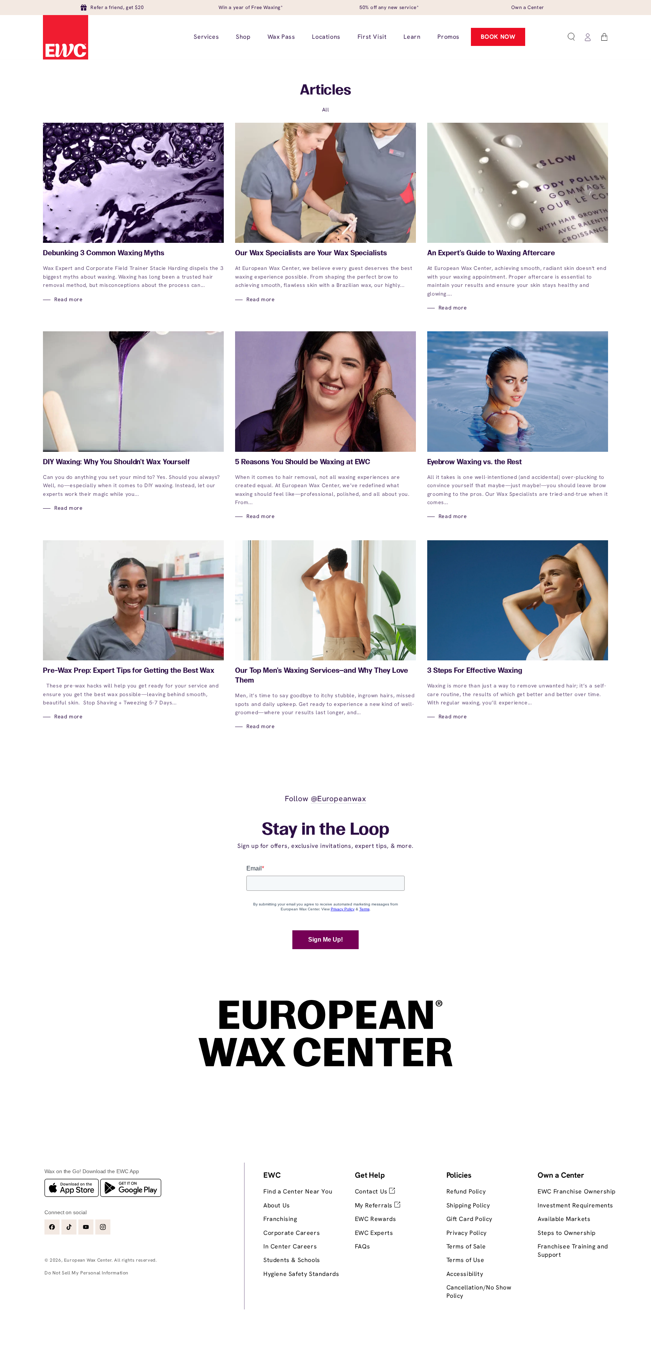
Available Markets (564, 1219)
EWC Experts (374, 1233)
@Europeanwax (338, 798)
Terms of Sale (466, 1246)
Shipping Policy (468, 1205)
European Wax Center (88, 1260)
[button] (571, 37)
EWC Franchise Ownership (577, 1191)
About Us (276, 1205)
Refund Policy (466, 1191)
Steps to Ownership (567, 1233)
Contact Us (372, 1191)
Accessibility (464, 1274)
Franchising (280, 1219)
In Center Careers (290, 1246)
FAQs (362, 1246)
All (325, 109)
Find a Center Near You (297, 1191)
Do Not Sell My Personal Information (86, 1273)
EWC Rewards (375, 1219)
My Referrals (374, 1205)
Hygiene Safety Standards (301, 1274)
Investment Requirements (575, 1205)
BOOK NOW (498, 37)
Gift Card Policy (469, 1219)
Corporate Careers (291, 1233)
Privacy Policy (466, 1233)
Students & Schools (291, 1260)
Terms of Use (465, 1260)
